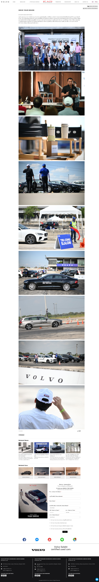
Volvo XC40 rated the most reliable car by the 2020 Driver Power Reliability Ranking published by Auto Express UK (57, 458)
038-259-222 (73, 566)
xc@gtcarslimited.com (7, 568)
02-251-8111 (5, 566)
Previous (22, 434)
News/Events (68, 1)
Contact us (85, 1)
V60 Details (73, 477)
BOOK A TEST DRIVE (93, 6)
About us (77, 1)
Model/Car (22, 1)
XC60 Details (25, 477)
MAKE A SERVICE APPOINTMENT (90, 8)
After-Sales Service (34, 1)
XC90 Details (41, 477)
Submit (65, 531)
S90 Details (57, 477)
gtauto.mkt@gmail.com (7, 570)
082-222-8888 (40, 566)
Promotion (58, 1)
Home (14, 1)
